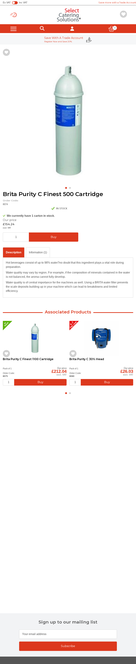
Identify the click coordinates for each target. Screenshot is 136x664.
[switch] (15, 2)
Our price (9, 220)
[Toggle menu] (13, 28)
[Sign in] (72, 28)
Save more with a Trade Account (117, 2)
